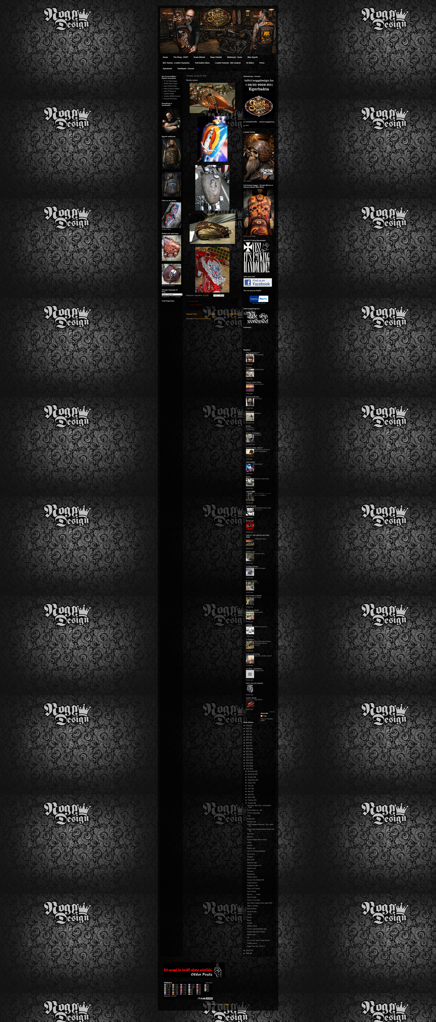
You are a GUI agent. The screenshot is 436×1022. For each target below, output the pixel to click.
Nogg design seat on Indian (256, 932)
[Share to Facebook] (221, 295)
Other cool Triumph (253, 888)
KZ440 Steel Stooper (170, 83)
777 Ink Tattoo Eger (253, 813)
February (251, 800)
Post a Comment (196, 305)
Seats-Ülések (199, 57)
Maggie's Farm (259, 670)
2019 (248, 746)
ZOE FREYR (258, 700)
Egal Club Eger (252, 863)
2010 (248, 950)
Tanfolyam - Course (185, 69)
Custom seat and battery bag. (257, 929)
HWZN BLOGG (251, 506)
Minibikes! (258, 413)
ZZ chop (249, 367)
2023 (248, 734)
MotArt (248, 477)
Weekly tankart (252, 877)
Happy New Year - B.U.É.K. (256, 946)
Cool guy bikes (259, 369)
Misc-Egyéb (253, 57)
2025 (248, 728)
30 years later (251, 821)
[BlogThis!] (216, 295)
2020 (248, 743)
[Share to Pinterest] (223, 295)
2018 (248, 748)
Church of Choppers (253, 433)
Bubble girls (251, 819)
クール (257, 583)
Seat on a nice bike (253, 900)
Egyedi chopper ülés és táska (257, 839)
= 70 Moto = (250, 639)
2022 (248, 737)
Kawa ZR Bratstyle (170, 91)
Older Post (233, 314)
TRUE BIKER (250, 462)
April (249, 794)
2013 (248, 763)
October (250, 777)
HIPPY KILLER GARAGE (254, 683)
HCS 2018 (258, 597)
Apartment (167, 69)
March (250, 797)
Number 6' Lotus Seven (262, 479)
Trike (248, 816)
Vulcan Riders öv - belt (254, 810)
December (251, 771)
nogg (264, 716)
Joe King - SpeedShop (254, 669)
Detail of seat (251, 868)
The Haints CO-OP (252, 610)
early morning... (259, 384)
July (249, 786)
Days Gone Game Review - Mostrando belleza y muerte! (263, 643)
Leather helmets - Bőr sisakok (228, 63)
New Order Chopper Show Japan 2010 (259, 903)
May (249, 791)
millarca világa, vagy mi (254, 448)
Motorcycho (250, 411)
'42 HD (249, 914)
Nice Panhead (251, 909)
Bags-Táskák (216, 57)
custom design (251, 698)
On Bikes (250, 63)
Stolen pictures (252, 883)
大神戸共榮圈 (250, 491)
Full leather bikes (202, 63)
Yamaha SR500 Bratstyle (172, 96)
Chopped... (250, 857)
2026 (248, 725)
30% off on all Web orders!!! (263, 656)
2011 (248, 769)
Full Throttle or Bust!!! (253, 595)
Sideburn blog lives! (261, 627)
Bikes (249, 920)
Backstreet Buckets (252, 397)
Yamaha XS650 (169, 94)
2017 (248, 751)
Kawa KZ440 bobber (170, 86)
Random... (250, 837)
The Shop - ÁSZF (180, 57)
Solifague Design (252, 566)
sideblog (249, 625)
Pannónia (250, 871)
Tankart (249, 845)
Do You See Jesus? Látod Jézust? (258, 940)
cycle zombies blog (253, 654)
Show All (272, 711)
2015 (248, 757)
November (251, 774)
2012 (248, 766)
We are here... (250, 428)
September (251, 780)
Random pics (251, 934)
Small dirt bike (252, 911)
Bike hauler (251, 860)
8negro (248, 426)
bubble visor (250, 552)
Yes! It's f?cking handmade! (256, 851)
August (250, 783)
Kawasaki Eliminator (170, 99)
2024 (248, 731)
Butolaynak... (251, 874)
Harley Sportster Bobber (171, 89)
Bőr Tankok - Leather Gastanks (176, 63)
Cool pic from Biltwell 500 (255, 880)
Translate (178, 296)
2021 (248, 740)
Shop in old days (252, 906)
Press (261, 63)
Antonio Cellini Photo (253, 382)
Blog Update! (259, 612)
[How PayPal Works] (259, 301)
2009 (248, 953)
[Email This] (214, 295)
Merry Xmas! (258, 464)
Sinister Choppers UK (254, 865)
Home (165, 57)
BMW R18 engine (260, 568)
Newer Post (191, 314)
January (250, 803)
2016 (248, 754)
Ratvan (249, 917)
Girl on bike (251, 854)
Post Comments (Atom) (203, 318)
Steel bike (250, 834)
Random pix (251, 848)
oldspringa (250, 521)
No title (249, 923)
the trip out (258, 435)
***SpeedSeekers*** (252, 353)
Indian (249, 842)
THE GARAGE (259, 355)
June (249, 788)
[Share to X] (219, 295)
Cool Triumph (251, 891)
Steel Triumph (251, 897)
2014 (248, 760)
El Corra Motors (251, 581)
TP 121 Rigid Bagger (170, 81)
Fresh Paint (258, 398)
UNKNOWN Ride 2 (260, 539)
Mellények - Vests (234, 57)
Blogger (226, 1004)
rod (248, 937)
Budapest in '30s (252, 885)
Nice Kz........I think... (254, 894)
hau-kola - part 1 (260, 553)
